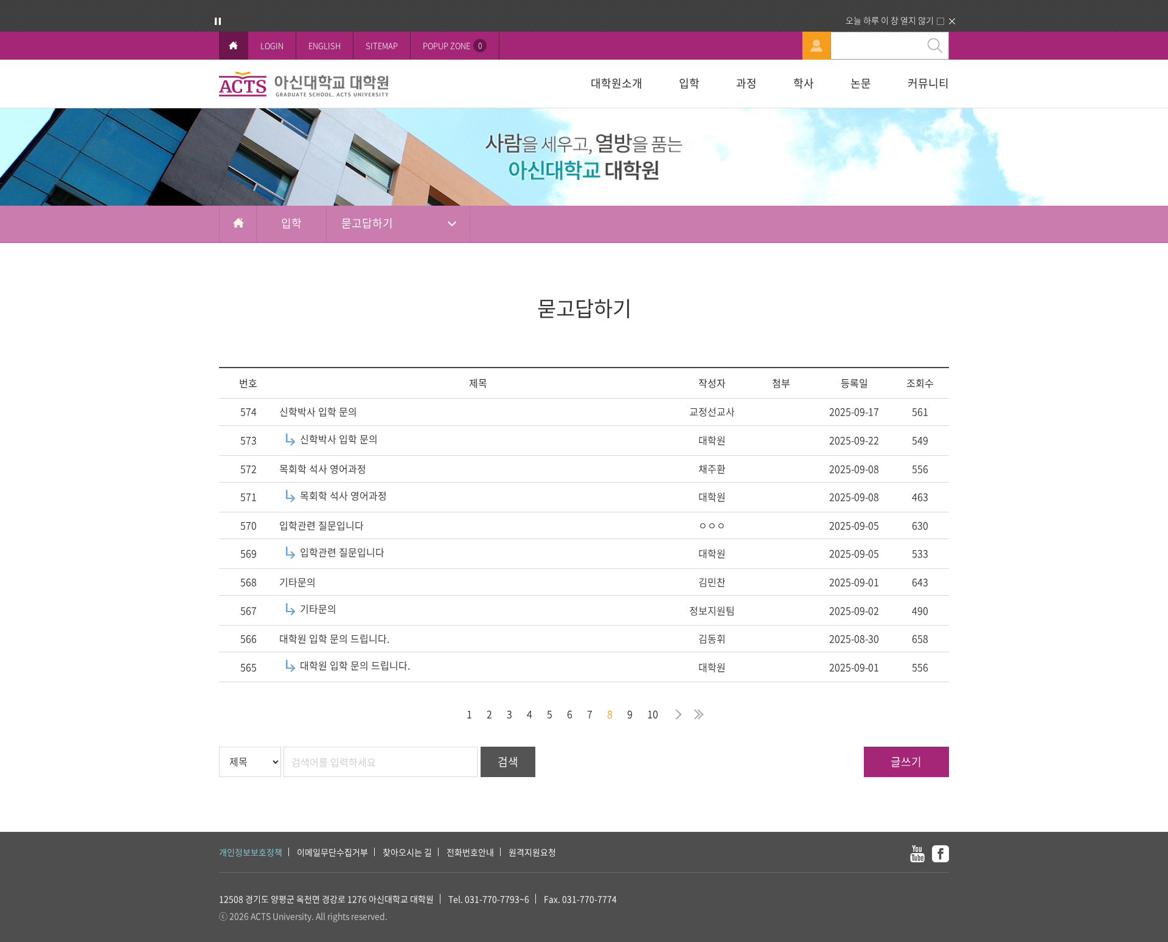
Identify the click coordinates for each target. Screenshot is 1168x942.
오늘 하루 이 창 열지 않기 (890, 20)
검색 (508, 761)
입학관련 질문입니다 (321, 525)
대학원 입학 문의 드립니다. (334, 638)
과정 (746, 83)
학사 (803, 83)
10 (652, 713)
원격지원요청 (532, 852)
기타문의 (297, 581)
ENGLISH (324, 45)
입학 (689, 83)
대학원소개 (616, 83)
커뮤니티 (928, 83)
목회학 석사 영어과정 (322, 468)
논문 (860, 83)
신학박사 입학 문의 (318, 411)
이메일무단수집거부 (332, 852)
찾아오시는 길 (407, 852)
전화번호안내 (470, 852)
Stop (217, 21)
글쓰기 (906, 761)
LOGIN (271, 45)
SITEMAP (382, 45)
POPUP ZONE (452, 45)
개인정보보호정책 (250, 852)
